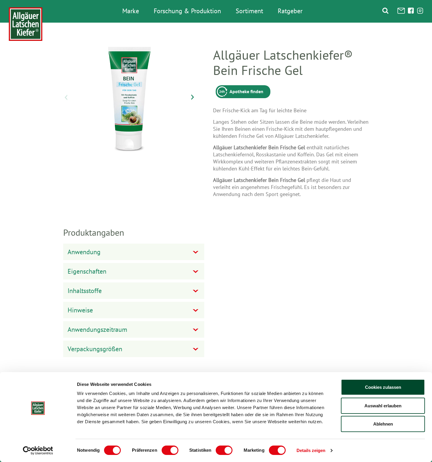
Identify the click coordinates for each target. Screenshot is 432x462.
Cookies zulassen (383, 387)
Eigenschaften (87, 271)
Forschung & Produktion (187, 11)
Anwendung (84, 252)
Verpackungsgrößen (95, 349)
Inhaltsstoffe (85, 291)
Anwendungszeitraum (97, 329)
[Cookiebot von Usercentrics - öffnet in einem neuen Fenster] (38, 450)
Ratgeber (290, 11)
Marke (130, 11)
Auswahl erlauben (382, 405)
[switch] (170, 450)
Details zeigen (311, 450)
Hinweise (80, 310)
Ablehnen (383, 423)
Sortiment (249, 11)
